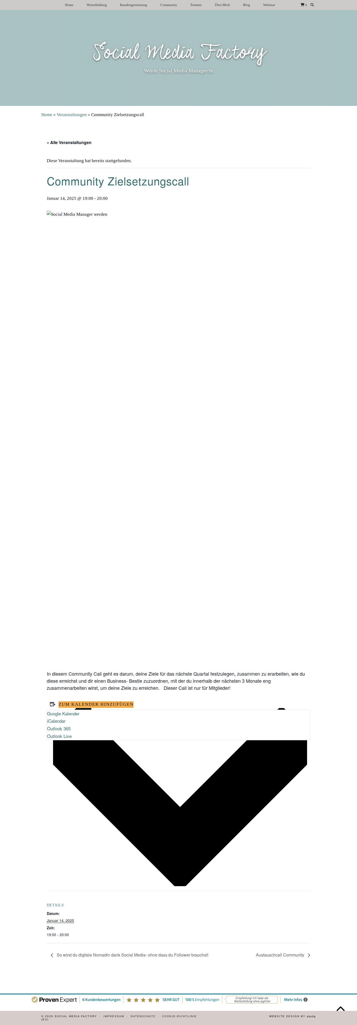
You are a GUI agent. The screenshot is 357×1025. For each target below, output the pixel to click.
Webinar (269, 5)
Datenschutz (143, 1016)
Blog (246, 5)
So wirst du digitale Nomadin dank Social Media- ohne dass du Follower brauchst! (132, 955)
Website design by (292, 1016)
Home (69, 5)
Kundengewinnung (133, 5)
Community (168, 5)
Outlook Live (59, 736)
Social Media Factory (178, 53)
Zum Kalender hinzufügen (96, 704)
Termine (196, 5)
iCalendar (56, 721)
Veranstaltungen (72, 114)
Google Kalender (63, 713)
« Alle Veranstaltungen (69, 142)
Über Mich (222, 5)
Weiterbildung (97, 5)
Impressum (113, 1016)
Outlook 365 (59, 728)
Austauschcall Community (280, 955)
